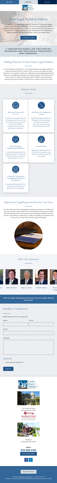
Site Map (14, 478)
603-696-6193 (28, 450)
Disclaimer (7, 358)
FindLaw (49, 478)
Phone (31, 320)
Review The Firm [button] (28, 471)
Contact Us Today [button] (28, 38)
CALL (48, 2)
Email (5, 329)
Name (5, 320)
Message (6, 338)
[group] (9, 279)
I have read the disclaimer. (14, 362)
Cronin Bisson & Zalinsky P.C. (25, 476)
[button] (9, 2)
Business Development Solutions (36, 478)
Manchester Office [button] (28, 454)
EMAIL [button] (29, 2)
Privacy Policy (22, 478)
